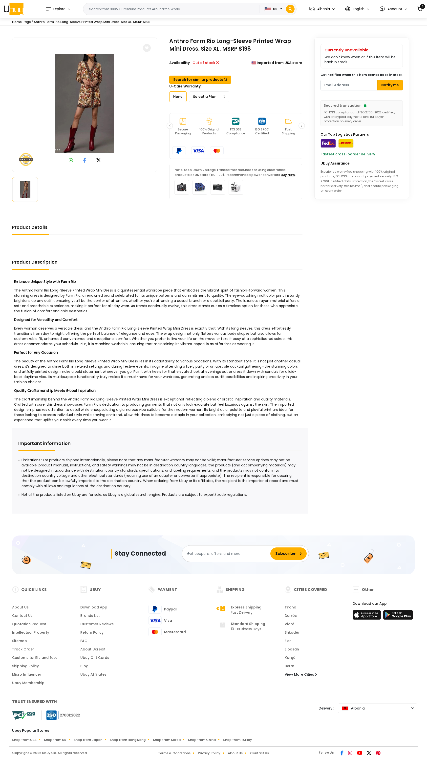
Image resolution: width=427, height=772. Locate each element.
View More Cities (300, 674)
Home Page (21, 22)
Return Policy (92, 632)
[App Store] (367, 616)
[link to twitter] (98, 161)
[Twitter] (369, 753)
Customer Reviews (97, 624)
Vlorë (290, 624)
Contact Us (22, 615)
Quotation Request (29, 624)
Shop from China (202, 739)
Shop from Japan (88, 739)
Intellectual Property (30, 632)
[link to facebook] (84, 161)
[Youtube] (360, 753)
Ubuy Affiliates (93, 674)
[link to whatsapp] (71, 161)
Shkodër (292, 632)
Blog (84, 666)
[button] (322, 9)
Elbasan (292, 649)
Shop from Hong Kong (128, 739)
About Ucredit (93, 649)
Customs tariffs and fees (35, 657)
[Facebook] (342, 753)
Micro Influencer (26, 674)
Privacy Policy (209, 753)
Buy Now (288, 174)
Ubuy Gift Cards (94, 657)
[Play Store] (398, 616)
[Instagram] (350, 753)
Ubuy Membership (28, 682)
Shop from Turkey (237, 739)
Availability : (180, 62)
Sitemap (19, 640)
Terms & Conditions (174, 753)
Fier (288, 640)
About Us (20, 607)
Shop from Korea (167, 739)
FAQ (83, 640)
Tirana (290, 607)
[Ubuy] (13, 8)
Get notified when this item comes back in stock (361, 74)
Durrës (291, 615)
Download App (93, 607)
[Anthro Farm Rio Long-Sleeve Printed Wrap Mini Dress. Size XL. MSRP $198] (84, 103)
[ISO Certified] (60, 714)
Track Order (23, 649)
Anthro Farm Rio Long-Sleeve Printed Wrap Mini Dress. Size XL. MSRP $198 (92, 22)
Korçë (290, 657)
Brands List (90, 615)
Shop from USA (24, 739)
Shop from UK (55, 739)
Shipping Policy (25, 666)
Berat (290, 666)
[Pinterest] (378, 753)
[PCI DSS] (23, 715)
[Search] (290, 9)
